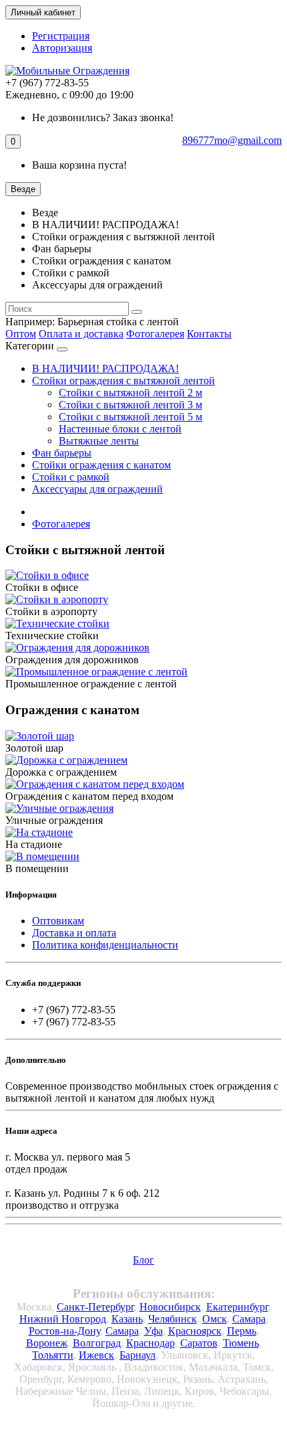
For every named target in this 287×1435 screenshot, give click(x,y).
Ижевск (96, 1355)
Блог (143, 1260)
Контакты (209, 333)
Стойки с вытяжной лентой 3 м (130, 404)
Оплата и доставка (81, 333)
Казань (127, 1319)
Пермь (241, 1331)
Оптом (20, 333)
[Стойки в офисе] (47, 575)
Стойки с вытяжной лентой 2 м (130, 392)
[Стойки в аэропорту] (56, 599)
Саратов (199, 1343)
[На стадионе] (39, 832)
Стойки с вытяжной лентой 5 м (130, 416)
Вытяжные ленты (99, 440)
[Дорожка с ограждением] (66, 760)
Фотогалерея (155, 333)
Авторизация (62, 48)
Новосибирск (170, 1307)
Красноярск (195, 1331)
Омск (214, 1319)
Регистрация (60, 35)
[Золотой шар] (39, 736)
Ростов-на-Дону (64, 1331)
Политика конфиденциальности (105, 944)
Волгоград (97, 1343)
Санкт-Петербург (95, 1307)
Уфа (153, 1331)
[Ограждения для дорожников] (77, 647)
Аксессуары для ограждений (97, 489)
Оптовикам (58, 920)
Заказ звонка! (103, 117)
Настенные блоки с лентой (120, 428)
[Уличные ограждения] (59, 808)
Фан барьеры (61, 452)
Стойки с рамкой (70, 477)
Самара (249, 1319)
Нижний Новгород (62, 1319)
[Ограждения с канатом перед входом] (94, 784)
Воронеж (46, 1343)
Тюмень (241, 1343)
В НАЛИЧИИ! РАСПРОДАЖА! (105, 368)
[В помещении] (42, 856)
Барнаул (137, 1355)
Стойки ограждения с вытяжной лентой (123, 380)
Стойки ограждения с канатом (101, 465)
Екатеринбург (237, 1307)
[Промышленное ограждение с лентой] (96, 671)
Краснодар (150, 1343)
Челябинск (172, 1319)
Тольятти (52, 1355)
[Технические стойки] (57, 623)
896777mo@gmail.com (232, 140)
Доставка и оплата (74, 932)
